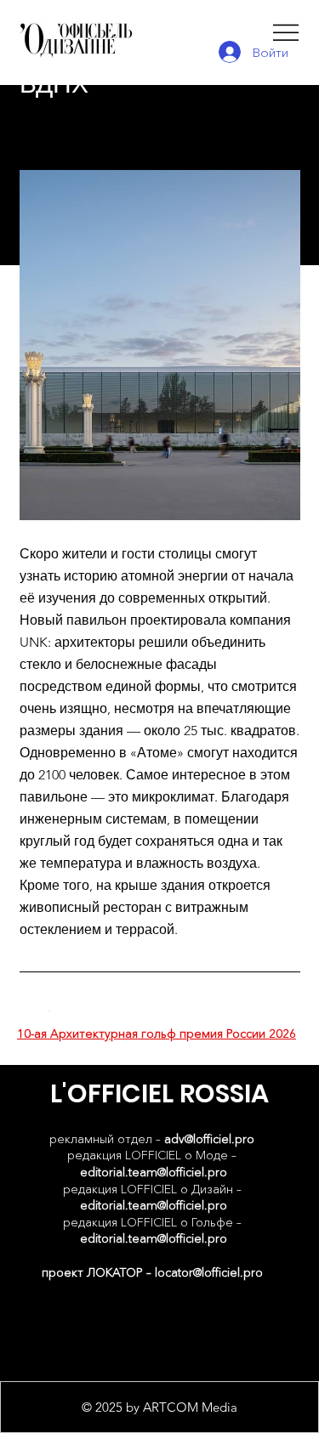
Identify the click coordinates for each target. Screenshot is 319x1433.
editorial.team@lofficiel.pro (153, 1172)
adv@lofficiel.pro (209, 1139)
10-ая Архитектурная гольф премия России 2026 (156, 1033)
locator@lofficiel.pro (209, 1272)
